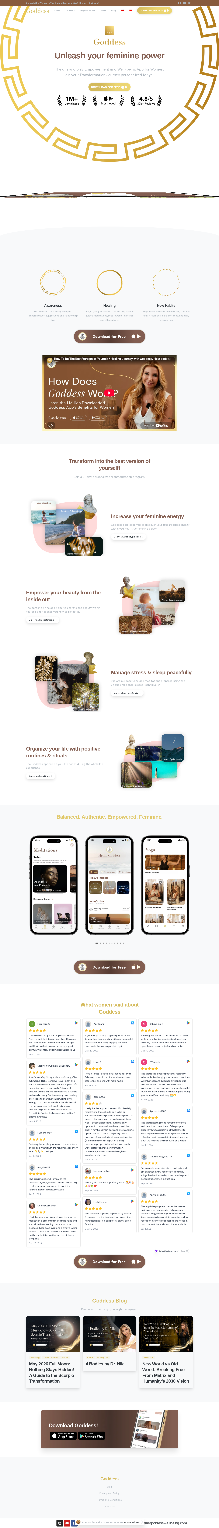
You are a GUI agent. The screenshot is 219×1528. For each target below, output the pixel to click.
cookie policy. (131, 1522)
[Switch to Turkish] (130, 11)
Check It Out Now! (89, 3)
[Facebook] (179, 3)
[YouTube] (184, 3)
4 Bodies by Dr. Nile (105, 1363)
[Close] (141, 1522)
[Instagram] (189, 3)
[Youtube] (67, 1523)
